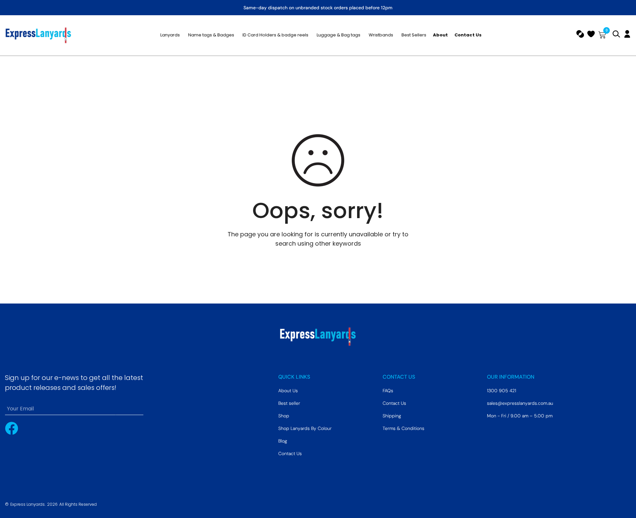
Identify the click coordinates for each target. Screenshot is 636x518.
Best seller (289, 403)
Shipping (392, 416)
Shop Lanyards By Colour (305, 428)
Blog (282, 441)
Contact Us (290, 453)
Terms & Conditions (403, 428)
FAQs (388, 391)
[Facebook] (11, 428)
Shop (283, 416)
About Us (288, 391)
